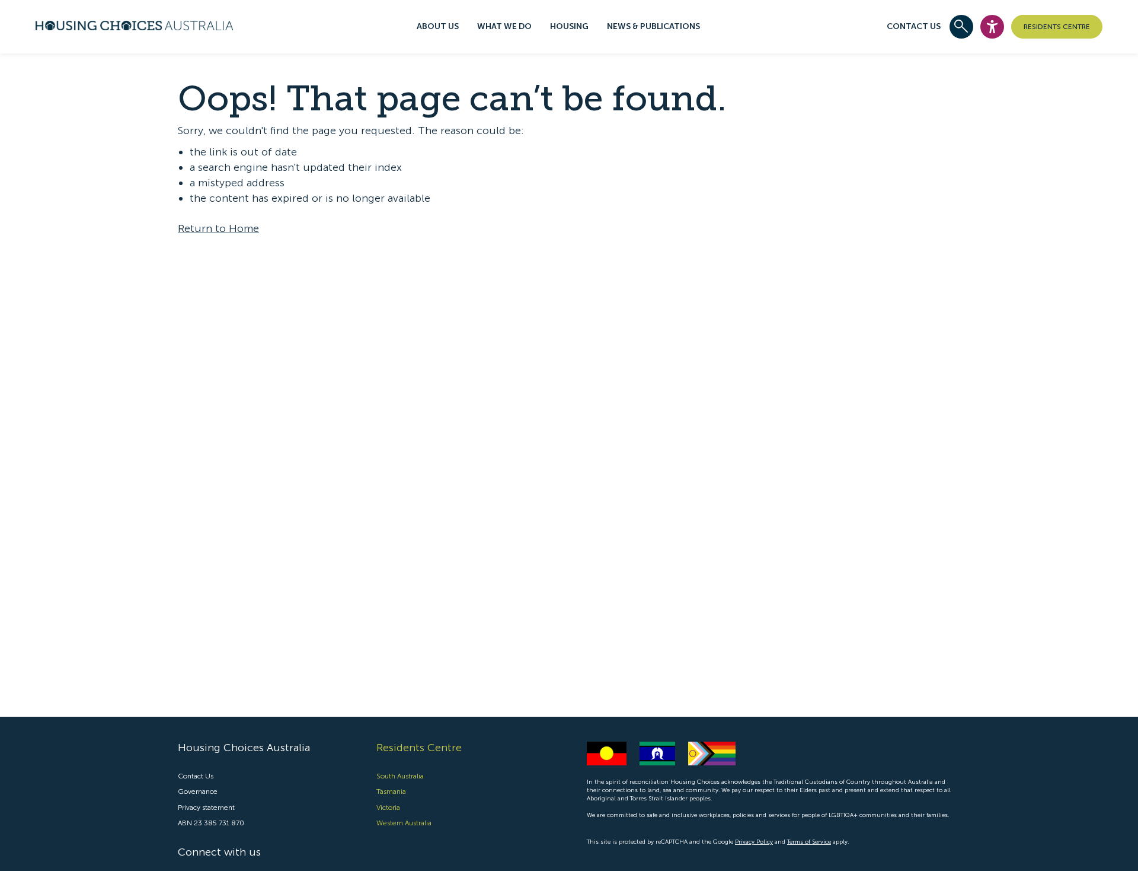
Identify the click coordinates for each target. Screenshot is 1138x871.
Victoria (388, 807)
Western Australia (403, 823)
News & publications (653, 26)
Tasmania (391, 791)
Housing (569, 26)
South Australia (400, 776)
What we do (504, 26)
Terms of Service (809, 841)
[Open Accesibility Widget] (992, 27)
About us (438, 26)
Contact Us (914, 26)
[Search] (961, 27)
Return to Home (218, 228)
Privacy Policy (754, 841)
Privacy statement (206, 807)
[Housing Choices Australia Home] (134, 23)
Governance (198, 791)
